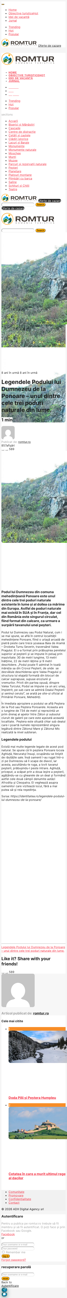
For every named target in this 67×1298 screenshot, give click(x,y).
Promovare (16, 1195)
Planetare (15, 171)
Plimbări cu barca (20, 178)
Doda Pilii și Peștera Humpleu (32, 1098)
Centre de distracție (22, 132)
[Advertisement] (33, 838)
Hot (11, 30)
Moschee (15, 153)
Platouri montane (20, 175)
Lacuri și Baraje (19, 142)
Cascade (14, 128)
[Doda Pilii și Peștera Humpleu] (37, 1061)
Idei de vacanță (19, 17)
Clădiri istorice (18, 139)
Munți (12, 157)
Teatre (13, 189)
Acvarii (13, 121)
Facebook (8, 1234)
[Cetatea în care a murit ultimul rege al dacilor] (37, 1138)
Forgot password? (13, 1260)
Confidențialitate (20, 1199)
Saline (13, 182)
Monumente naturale (22, 149)
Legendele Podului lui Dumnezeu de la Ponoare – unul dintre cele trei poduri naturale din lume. (33, 948)
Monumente (16, 146)
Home (13, 9)
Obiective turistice (23, 13)
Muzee (13, 160)
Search (40, 204)
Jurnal (13, 20)
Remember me (15, 1252)
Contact (14, 1202)
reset (5, 1278)
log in (5, 1256)
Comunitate (16, 1192)
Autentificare (10, 1286)
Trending (14, 27)
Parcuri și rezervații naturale (27, 164)
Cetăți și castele (19, 135)
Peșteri (13, 167)
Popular (14, 34)
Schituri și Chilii (19, 185)
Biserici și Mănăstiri (21, 124)
